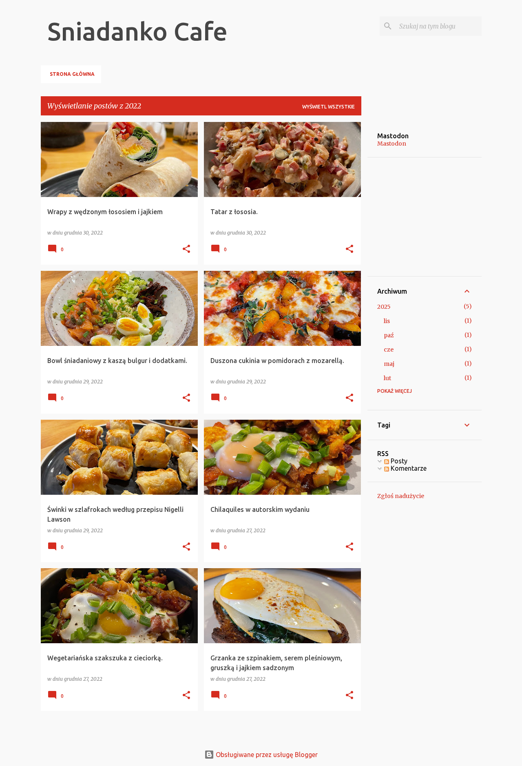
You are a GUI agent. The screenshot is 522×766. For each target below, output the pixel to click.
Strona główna (72, 74)
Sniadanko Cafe (137, 31)
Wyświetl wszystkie (328, 106)
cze (389, 349)
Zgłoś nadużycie (400, 496)
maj (389, 364)
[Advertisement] (401, 216)
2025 (384, 306)
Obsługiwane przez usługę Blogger (266, 754)
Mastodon (391, 143)
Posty (398, 461)
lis (387, 321)
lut (387, 378)
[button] (186, 249)
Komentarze (408, 468)
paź (389, 335)
